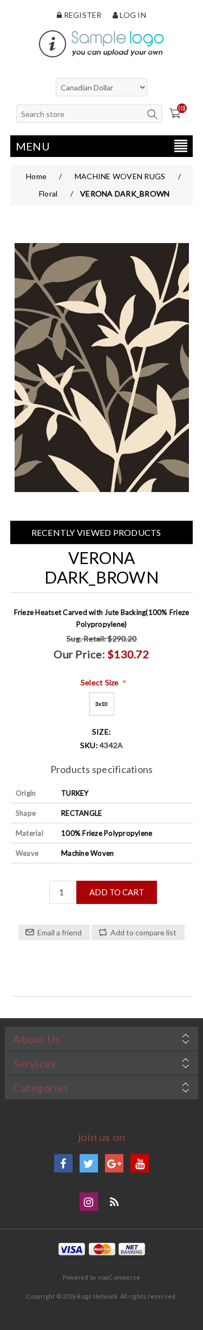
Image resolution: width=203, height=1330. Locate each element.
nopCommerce (119, 1277)
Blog (114, 1202)
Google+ (114, 1163)
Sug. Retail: (86, 638)
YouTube (139, 1163)
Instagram (89, 1202)
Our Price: (79, 653)
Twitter (89, 1163)
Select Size (101, 682)
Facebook (63, 1163)
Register (81, 14)
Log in (132, 14)
